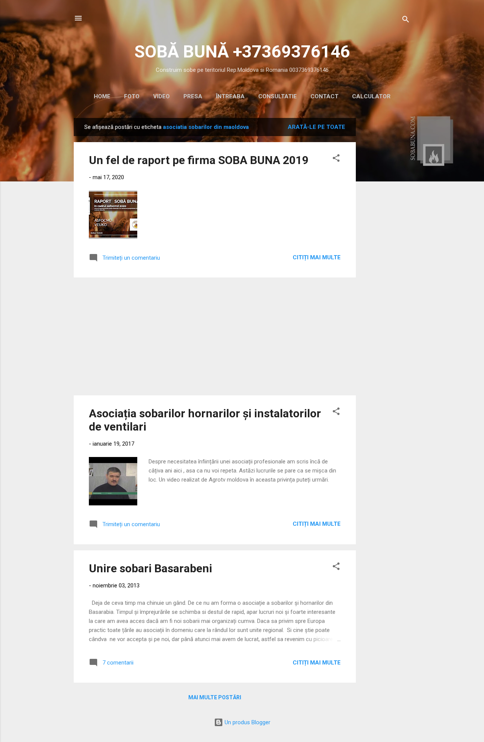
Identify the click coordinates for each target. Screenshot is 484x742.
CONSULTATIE (277, 96)
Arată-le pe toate (316, 127)
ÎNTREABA (230, 96)
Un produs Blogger (246, 722)
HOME (102, 96)
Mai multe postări (214, 697)
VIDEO (161, 96)
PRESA (192, 96)
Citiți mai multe (317, 257)
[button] (336, 159)
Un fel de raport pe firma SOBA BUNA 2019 (199, 160)
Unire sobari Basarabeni (150, 568)
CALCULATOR (371, 96)
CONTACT (324, 96)
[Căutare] (405, 20)
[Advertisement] (386, 231)
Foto (132, 96)
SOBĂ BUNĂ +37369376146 (242, 52)
